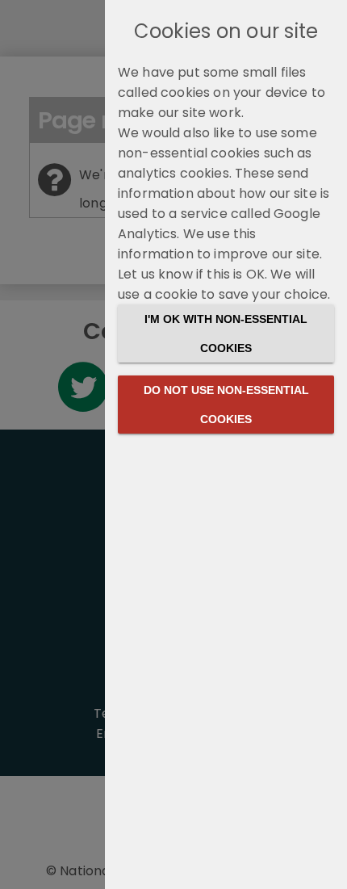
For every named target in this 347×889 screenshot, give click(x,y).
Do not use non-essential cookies (226, 405)
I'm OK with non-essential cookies (225, 333)
